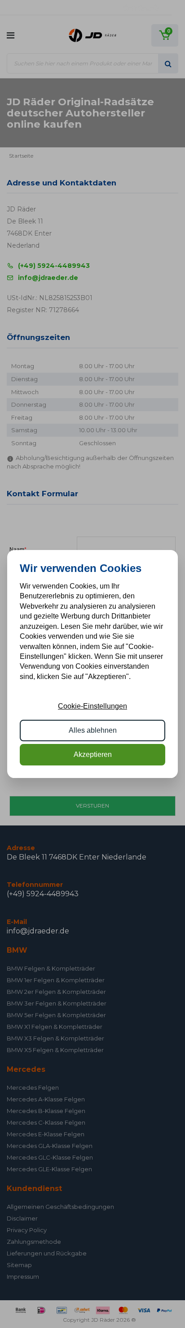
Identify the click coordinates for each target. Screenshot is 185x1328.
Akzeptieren (93, 754)
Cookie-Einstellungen (92, 706)
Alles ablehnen (93, 730)
